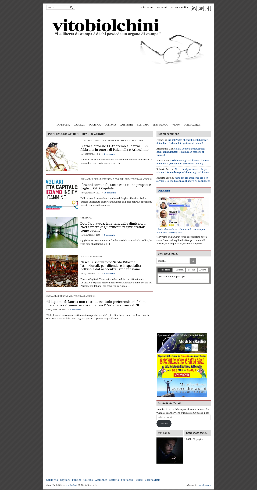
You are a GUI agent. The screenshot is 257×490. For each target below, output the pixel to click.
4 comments (75, 310)
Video (176, 124)
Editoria (143, 124)
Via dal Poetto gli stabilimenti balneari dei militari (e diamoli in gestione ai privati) (180, 151)
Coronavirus (192, 124)
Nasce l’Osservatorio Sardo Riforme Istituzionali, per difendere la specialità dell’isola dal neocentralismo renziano (110, 265)
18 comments (110, 193)
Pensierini (113, 140)
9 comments (109, 235)
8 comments (109, 154)
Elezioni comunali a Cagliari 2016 (110, 179)
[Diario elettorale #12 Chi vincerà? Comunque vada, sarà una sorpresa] (182, 212)
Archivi (202, 270)
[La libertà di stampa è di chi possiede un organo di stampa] (128, 40)
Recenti (191, 270)
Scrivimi (162, 7)
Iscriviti (164, 423)
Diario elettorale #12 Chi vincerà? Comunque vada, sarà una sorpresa (180, 231)
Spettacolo (160, 124)
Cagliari (79, 124)
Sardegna (63, 124)
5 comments (109, 274)
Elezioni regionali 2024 (93, 140)
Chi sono (147, 7)
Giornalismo (64, 296)
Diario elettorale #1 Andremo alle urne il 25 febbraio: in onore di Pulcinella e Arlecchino (114, 147)
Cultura (110, 124)
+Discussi (179, 270)
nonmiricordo (204, 485)
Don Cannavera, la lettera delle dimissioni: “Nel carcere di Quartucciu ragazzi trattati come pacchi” (113, 227)
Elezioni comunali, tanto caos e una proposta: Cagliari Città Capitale (115, 186)
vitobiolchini (71, 485)
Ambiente (126, 124)
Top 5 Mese (164, 270)
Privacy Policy (179, 7)
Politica (95, 124)
